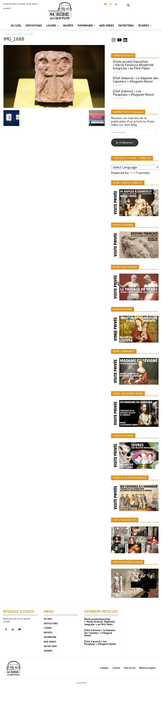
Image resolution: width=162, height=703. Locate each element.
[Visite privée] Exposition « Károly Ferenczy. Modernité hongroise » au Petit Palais (133, 65)
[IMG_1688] (54, 107)
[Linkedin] (115, 4)
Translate (142, 173)
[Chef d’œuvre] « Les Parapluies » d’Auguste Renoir (133, 93)
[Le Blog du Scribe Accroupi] (61, 11)
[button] (128, 5)
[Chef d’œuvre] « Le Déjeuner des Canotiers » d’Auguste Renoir (135, 80)
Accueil (6, 34)
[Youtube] (19, 629)
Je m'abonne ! (125, 142)
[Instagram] (110, 4)
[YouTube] (105, 4)
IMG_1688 (17, 34)
